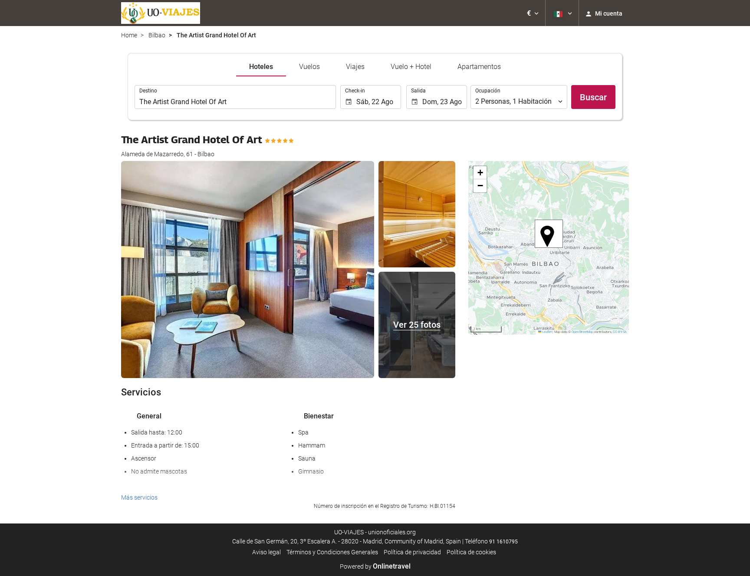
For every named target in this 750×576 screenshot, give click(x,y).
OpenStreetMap (582, 332)
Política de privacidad (412, 552)
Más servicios (139, 497)
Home (129, 35)
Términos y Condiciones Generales (332, 552)
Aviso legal (266, 552)
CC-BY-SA (620, 332)
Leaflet (546, 332)
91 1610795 (503, 542)
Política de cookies (471, 552)
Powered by (375, 566)
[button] (532, 13)
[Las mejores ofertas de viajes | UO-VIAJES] (160, 13)
